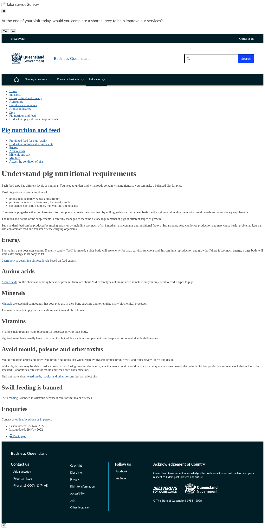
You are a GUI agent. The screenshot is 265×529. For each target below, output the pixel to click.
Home (13, 91)
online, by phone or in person (33, 419)
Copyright (76, 465)
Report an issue (22, 478)
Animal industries (20, 108)
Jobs (73, 500)
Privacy (74, 479)
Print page (19, 436)
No (13, 31)
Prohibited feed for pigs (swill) (28, 140)
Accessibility (77, 493)
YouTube (121, 478)
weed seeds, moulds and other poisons (50, 376)
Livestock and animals (23, 105)
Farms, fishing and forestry (25, 98)
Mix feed (14, 158)
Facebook (121, 471)
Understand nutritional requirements (31, 144)
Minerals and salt (19, 154)
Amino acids (17, 151)
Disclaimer (76, 472)
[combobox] (211, 58)
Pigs (12, 112)
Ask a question (22, 471)
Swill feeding (10, 398)
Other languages (80, 507)
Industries (15, 94)
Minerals (7, 303)
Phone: (30, 485)
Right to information (82, 486)
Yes (5, 31)
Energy (13, 147)
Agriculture (16, 101)
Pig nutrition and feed (22, 115)
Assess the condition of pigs (26, 161)
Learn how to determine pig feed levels (25, 260)
